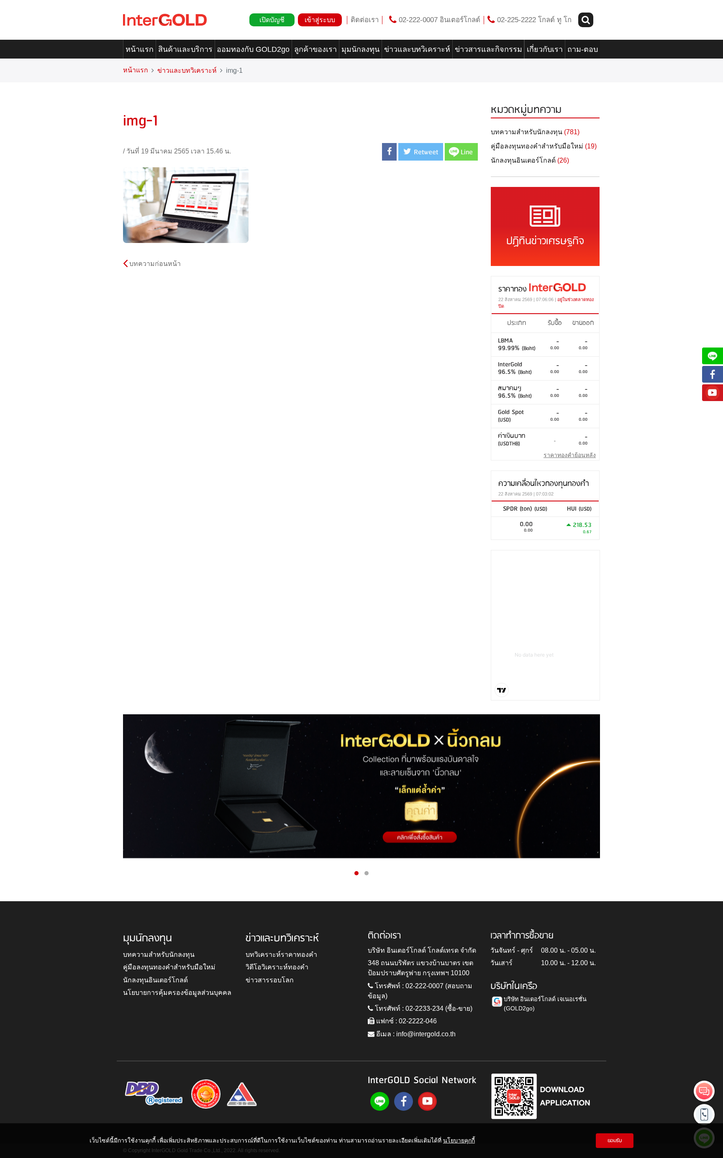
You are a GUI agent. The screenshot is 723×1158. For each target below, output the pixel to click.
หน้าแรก (140, 49)
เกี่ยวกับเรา (545, 49)
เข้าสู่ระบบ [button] (320, 19)
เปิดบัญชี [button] (272, 19)
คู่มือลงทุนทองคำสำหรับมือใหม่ (169, 967)
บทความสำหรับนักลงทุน (159, 954)
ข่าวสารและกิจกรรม (488, 49)
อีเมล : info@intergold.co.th (415, 1034)
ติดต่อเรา (365, 20)
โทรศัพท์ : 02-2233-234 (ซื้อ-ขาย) (422, 1008)
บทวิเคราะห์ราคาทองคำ (281, 954)
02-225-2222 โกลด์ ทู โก (533, 20)
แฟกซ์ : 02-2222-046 (405, 1021)
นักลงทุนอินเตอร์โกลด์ (155, 980)
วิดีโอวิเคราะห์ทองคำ (277, 967)
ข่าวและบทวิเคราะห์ (417, 49)
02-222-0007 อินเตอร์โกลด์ (438, 20)
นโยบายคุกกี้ (459, 1140)
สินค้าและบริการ (185, 49)
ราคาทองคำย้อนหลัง (570, 455)
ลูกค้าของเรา (315, 49)
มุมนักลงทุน (360, 49)
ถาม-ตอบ (582, 49)
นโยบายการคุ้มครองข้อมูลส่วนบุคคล (177, 992)
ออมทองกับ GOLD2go (253, 49)
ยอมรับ (615, 1140)
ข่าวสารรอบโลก (270, 980)
